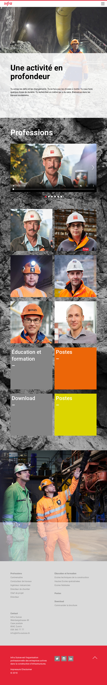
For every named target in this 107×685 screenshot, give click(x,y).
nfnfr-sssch (20, 633)
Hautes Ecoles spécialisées (67, 581)
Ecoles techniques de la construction (72, 577)
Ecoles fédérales (62, 585)
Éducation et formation (65, 573)
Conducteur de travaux (21, 581)
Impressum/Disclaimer (21, 669)
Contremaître (16, 577)
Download (59, 601)
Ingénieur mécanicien (20, 585)
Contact (14, 613)
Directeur (14, 597)
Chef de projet (16, 593)
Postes (58, 593)
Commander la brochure (66, 605)
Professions (16, 573)
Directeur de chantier (20, 589)
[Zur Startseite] (8, 4)
